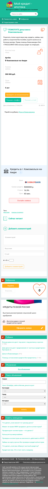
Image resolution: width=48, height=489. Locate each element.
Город (4, 394)
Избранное (25, 19)
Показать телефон (13, 100)
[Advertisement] (24, 139)
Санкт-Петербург (7, 385)
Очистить (8, 291)
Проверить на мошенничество (17, 95)
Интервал (5, 401)
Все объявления (24, 369)
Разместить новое (10, 19)
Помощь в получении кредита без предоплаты (19, 358)
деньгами (6, 212)
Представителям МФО (11, 462)
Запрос (4, 379)
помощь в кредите (17, 212)
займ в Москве (19, 385)
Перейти (10, 286)
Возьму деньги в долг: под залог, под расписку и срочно (22, 342)
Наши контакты (39, 459)
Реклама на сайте (24, 459)
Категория (5, 388)
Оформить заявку (24, 328)
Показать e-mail (30, 100)
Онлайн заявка (24, 200)
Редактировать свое (11, 22)
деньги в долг (29, 385)
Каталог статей (9, 459)
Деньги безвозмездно (27, 112)
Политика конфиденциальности (34, 462)
